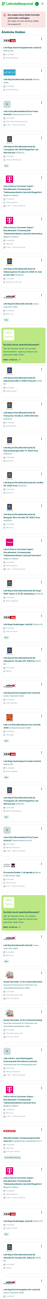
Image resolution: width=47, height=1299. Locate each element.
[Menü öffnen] (42, 4)
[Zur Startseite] (17, 4)
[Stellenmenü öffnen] (41, 39)
